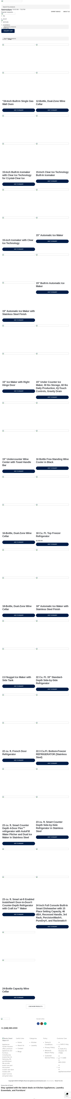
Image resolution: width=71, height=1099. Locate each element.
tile (4, 16)
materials (6, 28)
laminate (6, 22)
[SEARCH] (67, 8)
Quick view (18, 110)
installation (6, 25)
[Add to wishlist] (22, 110)
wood (5, 19)
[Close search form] (2, 2)
